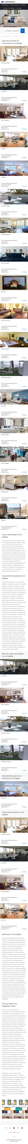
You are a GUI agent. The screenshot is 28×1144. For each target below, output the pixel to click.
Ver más (24, 71)
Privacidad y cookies (14, 1141)
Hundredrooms (5, 5)
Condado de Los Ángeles (9, 8)
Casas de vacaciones (15, 5)
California (23, 5)
